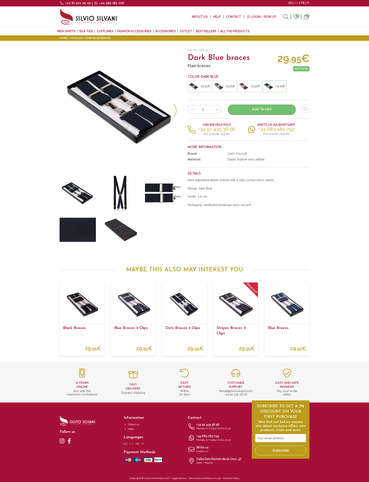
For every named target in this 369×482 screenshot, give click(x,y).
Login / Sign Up (263, 16)
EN (296, 3)
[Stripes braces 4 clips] (236, 305)
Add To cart (262, 109)
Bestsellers (206, 31)
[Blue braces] (287, 305)
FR (303, 3)
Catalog (76, 38)
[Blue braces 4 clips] (133, 305)
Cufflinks (105, 31)
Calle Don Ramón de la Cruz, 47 (219, 460)
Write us (202, 449)
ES (290, 3)
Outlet (186, 31)
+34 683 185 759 (111, 3)
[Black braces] (82, 305)
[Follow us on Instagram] (62, 441)
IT (308, 3)
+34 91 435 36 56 (78, 3)
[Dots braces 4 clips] (184, 305)
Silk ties (86, 31)
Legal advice (179, 478)
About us (200, 16)
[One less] (192, 109)
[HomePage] (88, 16)
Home (63, 38)
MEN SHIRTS (66, 31)
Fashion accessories (134, 31)
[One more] (217, 109)
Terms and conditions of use (204, 478)
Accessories (165, 31)
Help (217, 16)
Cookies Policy (231, 478)
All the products (235, 31)
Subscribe (280, 450)
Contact (233, 16)
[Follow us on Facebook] (69, 441)
